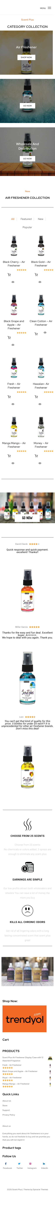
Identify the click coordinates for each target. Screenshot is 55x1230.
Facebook (7, 1168)
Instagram (32, 1168)
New (40, 219)
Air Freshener (26, 47)
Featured (26, 219)
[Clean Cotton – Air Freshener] (41, 305)
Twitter (20, 1168)
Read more (9, 275)
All (12, 219)
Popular (27, 227)
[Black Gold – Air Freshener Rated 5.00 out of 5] (41, 245)
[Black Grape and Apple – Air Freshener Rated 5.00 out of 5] (13, 305)
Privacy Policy (8, 1115)
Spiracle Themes (40, 1189)
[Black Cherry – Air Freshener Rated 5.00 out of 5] (13, 245)
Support (6, 1110)
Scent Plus (17, 1189)
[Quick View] (13, 282)
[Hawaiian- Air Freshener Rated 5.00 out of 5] (41, 367)
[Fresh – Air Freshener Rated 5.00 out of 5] (13, 367)
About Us (6, 1101)
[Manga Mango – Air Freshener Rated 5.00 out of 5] (13, 427)
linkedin (44, 1168)
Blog (27, 95)
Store (4, 1105)
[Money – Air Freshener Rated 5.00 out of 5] (41, 427)
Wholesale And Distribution (27, 146)
